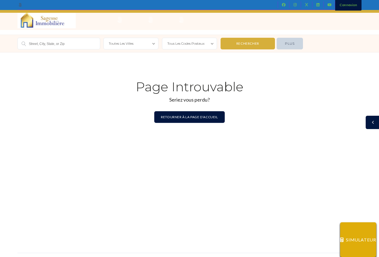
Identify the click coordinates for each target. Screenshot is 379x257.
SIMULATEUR (361, 239)
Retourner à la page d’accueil (189, 117)
